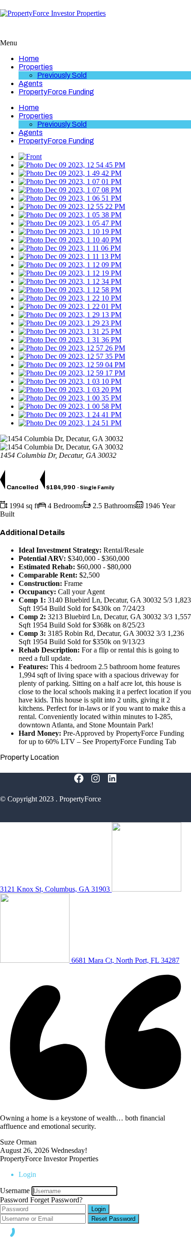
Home (29, 58)
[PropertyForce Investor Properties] (53, 13)
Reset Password (113, 1218)
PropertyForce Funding (56, 92)
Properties (36, 67)
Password (14, 1200)
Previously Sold (62, 75)
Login (98, 1209)
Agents (31, 83)
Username (15, 1190)
